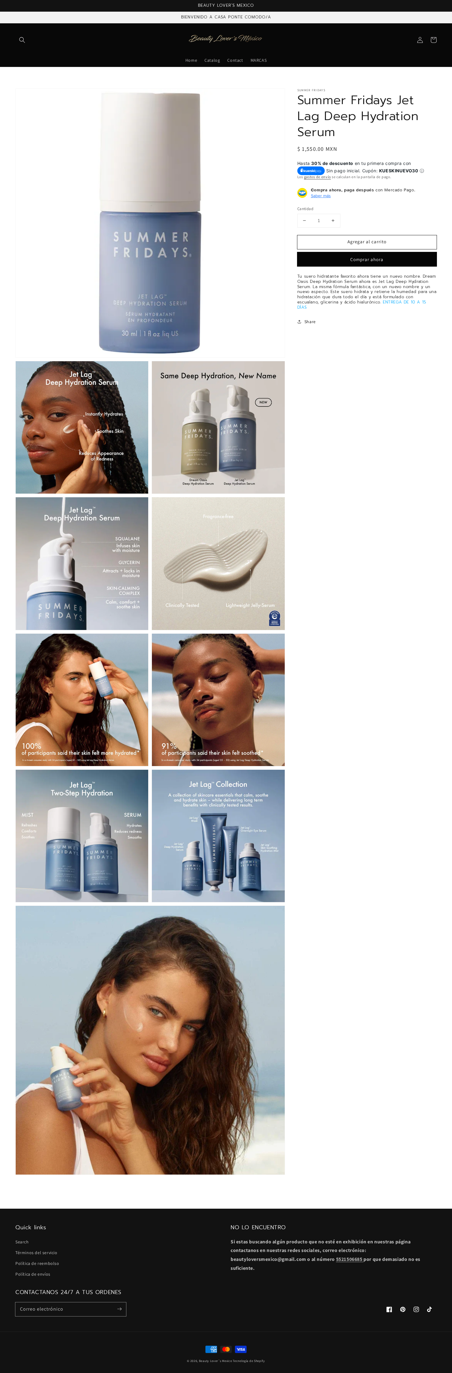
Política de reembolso (37, 1263)
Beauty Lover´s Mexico (215, 1361)
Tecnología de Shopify (249, 1361)
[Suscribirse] (119, 1309)
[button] (22, 40)
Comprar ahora (366, 259)
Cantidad (305, 208)
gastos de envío (317, 176)
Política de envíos (32, 1274)
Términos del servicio (36, 1252)
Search (22, 1242)
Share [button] (310, 321)
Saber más (321, 196)
